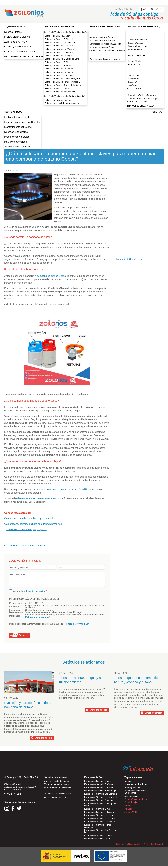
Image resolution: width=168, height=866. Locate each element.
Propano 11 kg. (135, 64)
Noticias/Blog (14, 112)
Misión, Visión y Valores (17, 36)
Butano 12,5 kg (135, 61)
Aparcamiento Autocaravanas (102, 40)
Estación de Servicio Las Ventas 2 (60, 49)
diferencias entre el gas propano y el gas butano (40, 498)
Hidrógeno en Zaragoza (140, 106)
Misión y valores (132, 787)
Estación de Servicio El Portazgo (59, 52)
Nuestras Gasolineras (16, 131)
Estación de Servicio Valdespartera (60, 92)
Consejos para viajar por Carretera (22, 122)
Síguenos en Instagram (7, 808)
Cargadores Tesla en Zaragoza (142, 95)
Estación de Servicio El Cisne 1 (59, 39)
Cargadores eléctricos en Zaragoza (105, 44)
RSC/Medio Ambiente (15, 141)
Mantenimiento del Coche (18, 126)
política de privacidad (35, 591)
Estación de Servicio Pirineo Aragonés (97, 826)
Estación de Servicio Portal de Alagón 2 (62, 82)
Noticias (128, 781)
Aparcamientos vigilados (56, 797)
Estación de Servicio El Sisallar (59, 65)
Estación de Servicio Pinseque (58, 56)
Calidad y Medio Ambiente (18, 46)
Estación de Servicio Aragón (57, 36)
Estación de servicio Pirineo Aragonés (62, 103)
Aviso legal (119, 844)
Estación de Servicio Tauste (57, 88)
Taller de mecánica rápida (56, 784)
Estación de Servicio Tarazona (58, 100)
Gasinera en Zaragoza (139, 102)
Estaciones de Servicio (95, 777)
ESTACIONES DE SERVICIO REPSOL (65, 31)
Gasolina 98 (133, 79)
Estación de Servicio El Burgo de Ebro (62, 59)
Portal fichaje (130, 802)
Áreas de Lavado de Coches (102, 37)
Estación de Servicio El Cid (57, 62)
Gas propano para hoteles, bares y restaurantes (29, 518)
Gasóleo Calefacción (137, 46)
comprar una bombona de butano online (53, 489)
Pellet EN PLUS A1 (136, 55)
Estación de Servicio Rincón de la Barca (63, 85)
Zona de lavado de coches (56, 781)
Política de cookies (133, 844)
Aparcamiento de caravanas (57, 787)
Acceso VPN (130, 812)
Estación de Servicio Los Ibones (59, 75)
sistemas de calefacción (87, 692)
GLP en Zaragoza (136, 89)
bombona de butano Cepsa (51, 275)
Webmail (128, 805)
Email (61, 568)
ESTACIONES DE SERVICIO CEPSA (64, 95)
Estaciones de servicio (59, 26)
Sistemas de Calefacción (17, 146)
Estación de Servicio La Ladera (59, 69)
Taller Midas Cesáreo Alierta (102, 47)
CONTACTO (155, 9)
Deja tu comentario (18, 575)
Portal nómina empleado (135, 799)
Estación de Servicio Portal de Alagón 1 (62, 79)
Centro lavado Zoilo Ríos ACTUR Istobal (107, 50)
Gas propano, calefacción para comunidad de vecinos (33, 523)
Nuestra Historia (13, 31)
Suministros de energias (143, 26)
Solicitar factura (131, 796)
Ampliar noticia (43, 737)
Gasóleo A (132, 82)
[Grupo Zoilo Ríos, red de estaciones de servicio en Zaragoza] (24, 14)
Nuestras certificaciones (135, 784)
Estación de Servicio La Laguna (59, 72)
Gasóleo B (132, 85)
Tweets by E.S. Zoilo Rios (129, 259)
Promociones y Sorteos (17, 136)
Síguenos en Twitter (19, 808)
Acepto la (30, 591)
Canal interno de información (19, 51)
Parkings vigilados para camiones (104, 59)
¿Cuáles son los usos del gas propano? (25, 529)
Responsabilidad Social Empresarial (23, 56)
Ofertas (157, 112)
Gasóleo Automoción (137, 40)
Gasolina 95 (133, 75)
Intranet (128, 809)
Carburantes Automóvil (16, 117)
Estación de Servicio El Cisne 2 (59, 46)
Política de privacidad (153, 844)
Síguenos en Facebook (13, 808)
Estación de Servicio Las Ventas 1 (60, 42)
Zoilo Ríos (84, 489)
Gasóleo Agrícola (135, 43)
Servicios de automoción (105, 26)
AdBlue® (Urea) (135, 49)
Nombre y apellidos (19, 568)
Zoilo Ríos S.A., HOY (15, 41)
